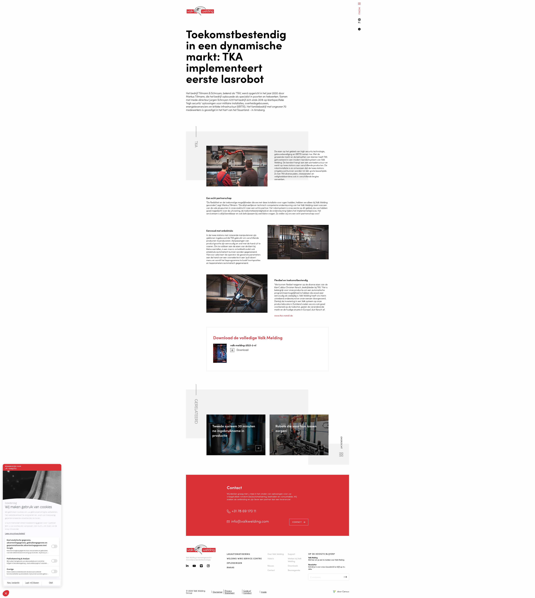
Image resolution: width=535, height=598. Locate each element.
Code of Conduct (247, 591)
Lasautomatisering (238, 554)
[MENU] (359, 3)
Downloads (293, 565)
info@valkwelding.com (250, 521)
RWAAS (230, 567)
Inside (264, 591)
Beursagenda (294, 570)
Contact (297, 522)
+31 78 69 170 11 (244, 510)
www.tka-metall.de (283, 315)
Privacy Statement (229, 591)
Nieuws (271, 565)
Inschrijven (345, 577)
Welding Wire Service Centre (244, 558)
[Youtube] (194, 566)
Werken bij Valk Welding (294, 560)
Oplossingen (234, 562)
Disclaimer (217, 591)
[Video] (442, 29)
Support (291, 554)
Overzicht (341, 443)
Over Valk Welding (276, 554)
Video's (271, 558)
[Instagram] (208, 566)
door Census (343, 591)
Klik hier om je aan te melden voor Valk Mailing (326, 560)
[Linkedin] (187, 565)
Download (242, 349)
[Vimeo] (201, 566)
